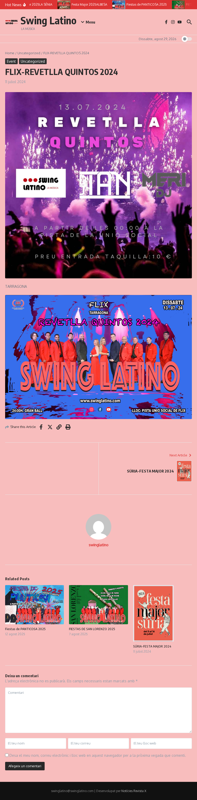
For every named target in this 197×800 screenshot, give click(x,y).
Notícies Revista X (133, 791)
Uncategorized (28, 53)
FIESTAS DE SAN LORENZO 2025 (92, 629)
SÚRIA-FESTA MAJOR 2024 (152, 646)
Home (9, 53)
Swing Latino (48, 20)
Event (11, 61)
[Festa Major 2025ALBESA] (60, 5)
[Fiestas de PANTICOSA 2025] (115, 5)
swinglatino (99, 544)
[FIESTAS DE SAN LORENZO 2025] (175, 5)
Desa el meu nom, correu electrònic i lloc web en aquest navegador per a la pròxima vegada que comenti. (97, 755)
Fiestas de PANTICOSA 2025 (25, 629)
